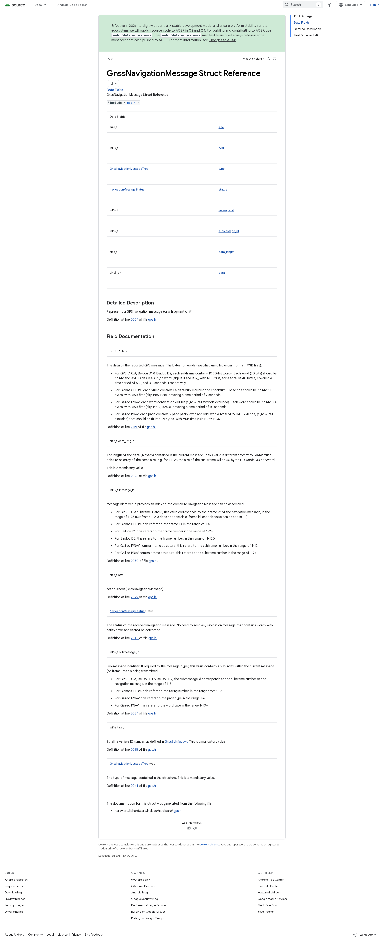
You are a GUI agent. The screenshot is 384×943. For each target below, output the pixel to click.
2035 (135, 750)
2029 (135, 597)
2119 (134, 427)
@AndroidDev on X (143, 886)
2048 (135, 638)
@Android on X (140, 879)
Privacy (76, 934)
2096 (135, 476)
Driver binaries (14, 911)
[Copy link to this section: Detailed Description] (159, 303)
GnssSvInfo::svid (177, 742)
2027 (135, 320)
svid (221, 148)
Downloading (13, 892)
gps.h (132, 103)
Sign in (374, 5)
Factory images (14, 905)
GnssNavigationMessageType (129, 169)
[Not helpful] (274, 59)
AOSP (110, 58)
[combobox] (303, 4)
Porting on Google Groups (147, 918)
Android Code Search (72, 5)
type (222, 169)
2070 (135, 561)
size (221, 127)
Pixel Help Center (268, 886)
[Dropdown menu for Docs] (47, 5)
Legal (50, 934)
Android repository (16, 879)
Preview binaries (15, 899)
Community (35, 934)
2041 (135, 786)
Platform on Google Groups (148, 905)
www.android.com (269, 892)
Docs (38, 5)
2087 (135, 713)
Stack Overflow (267, 905)
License (63, 934)
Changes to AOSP (222, 40)
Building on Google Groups (148, 911)
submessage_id (229, 231)
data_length (227, 252)
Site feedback (94, 934)
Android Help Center (271, 879)
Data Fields (115, 90)
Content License (209, 844)
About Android (14, 934)
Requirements (14, 886)
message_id (226, 210)
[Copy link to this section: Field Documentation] (159, 336)
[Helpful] (268, 59)
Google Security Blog (144, 899)
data (222, 272)
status (223, 189)
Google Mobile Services (272, 899)
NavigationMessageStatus (127, 189)
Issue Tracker (266, 911)
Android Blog (139, 892)
